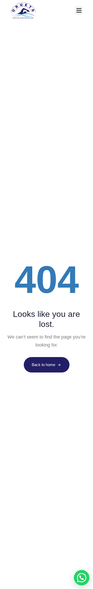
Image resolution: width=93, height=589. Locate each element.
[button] (79, 10)
